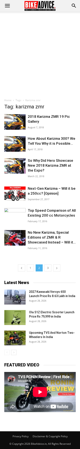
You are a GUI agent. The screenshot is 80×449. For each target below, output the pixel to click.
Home (8, 100)
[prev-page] (21, 267)
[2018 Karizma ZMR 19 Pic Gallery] (15, 122)
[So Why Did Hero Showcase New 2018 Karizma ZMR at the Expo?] (15, 166)
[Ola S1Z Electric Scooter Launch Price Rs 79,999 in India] (15, 317)
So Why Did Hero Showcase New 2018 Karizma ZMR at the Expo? (50, 165)
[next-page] (56, 267)
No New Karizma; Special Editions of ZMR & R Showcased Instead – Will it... (52, 237)
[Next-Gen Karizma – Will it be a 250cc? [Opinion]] (15, 194)
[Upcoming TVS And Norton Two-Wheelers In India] (15, 338)
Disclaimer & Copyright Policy (50, 436)
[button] (74, 6)
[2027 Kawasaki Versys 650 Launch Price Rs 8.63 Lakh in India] (15, 297)
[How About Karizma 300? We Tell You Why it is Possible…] (15, 144)
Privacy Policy (21, 436)
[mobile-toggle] (7, 6)
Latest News (16, 282)
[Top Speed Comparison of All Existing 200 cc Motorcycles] (15, 214)
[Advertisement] (40, 54)
